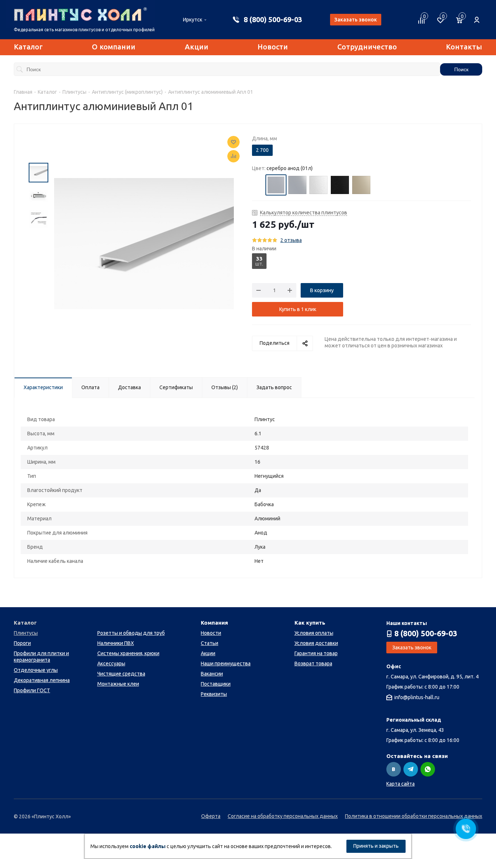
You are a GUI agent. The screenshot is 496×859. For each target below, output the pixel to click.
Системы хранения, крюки (128, 653)
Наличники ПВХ (115, 643)
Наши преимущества (226, 663)
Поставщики (216, 684)
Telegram (410, 769)
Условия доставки (316, 643)
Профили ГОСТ (32, 690)
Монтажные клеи (118, 684)
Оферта (210, 816)
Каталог (28, 47)
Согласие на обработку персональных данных (283, 816)
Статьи (209, 643)
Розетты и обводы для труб (131, 633)
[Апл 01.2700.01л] (144, 243)
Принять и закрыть (376, 846)
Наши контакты (406, 623)
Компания (214, 623)
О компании (113, 47)
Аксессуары (111, 663)
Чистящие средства (121, 674)
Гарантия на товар (316, 653)
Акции (196, 47)
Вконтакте (393, 769)
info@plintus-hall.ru (416, 698)
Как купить (309, 623)
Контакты (464, 47)
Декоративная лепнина (42, 680)
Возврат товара (313, 663)
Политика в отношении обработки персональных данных (413, 816)
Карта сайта (400, 784)
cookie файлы (148, 846)
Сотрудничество (367, 47)
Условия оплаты (313, 633)
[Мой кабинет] (476, 16)
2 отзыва (291, 240)
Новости (272, 47)
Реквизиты (214, 694)
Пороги (22, 643)
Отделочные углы (36, 670)
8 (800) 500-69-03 (273, 19)
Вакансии (212, 674)
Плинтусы (26, 633)
